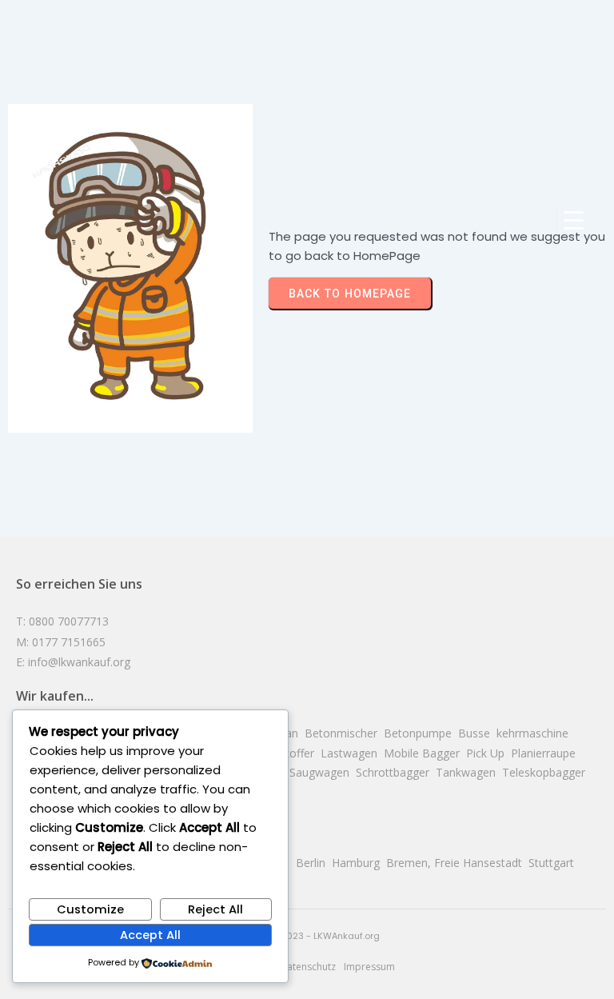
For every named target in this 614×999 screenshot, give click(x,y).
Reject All (215, 909)
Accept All (150, 935)
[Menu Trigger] (573, 220)
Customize (90, 909)
